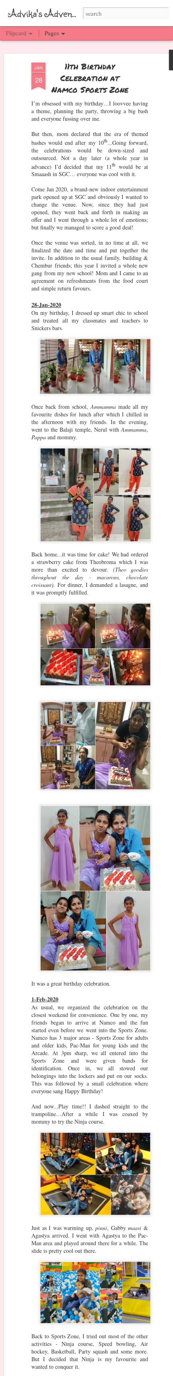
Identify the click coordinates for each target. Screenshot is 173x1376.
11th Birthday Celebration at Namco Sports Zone (89, 78)
